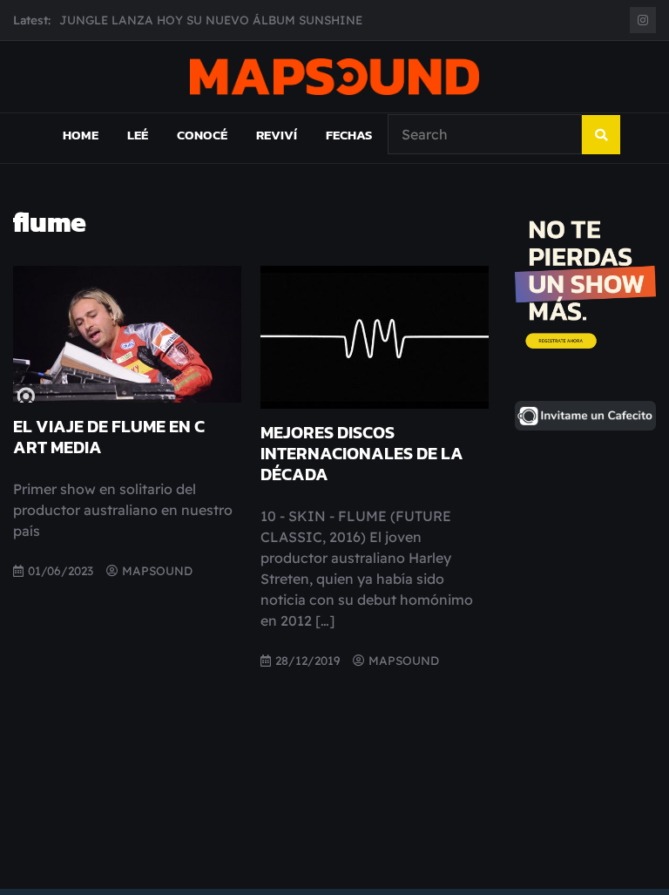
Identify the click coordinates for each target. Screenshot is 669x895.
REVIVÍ (276, 135)
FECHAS (349, 135)
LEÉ (137, 135)
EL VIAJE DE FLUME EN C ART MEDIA (109, 436)
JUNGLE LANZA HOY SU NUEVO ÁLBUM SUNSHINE (210, 17)
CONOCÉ (202, 135)
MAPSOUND (157, 570)
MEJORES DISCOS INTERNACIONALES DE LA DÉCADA (361, 453)
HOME (80, 135)
